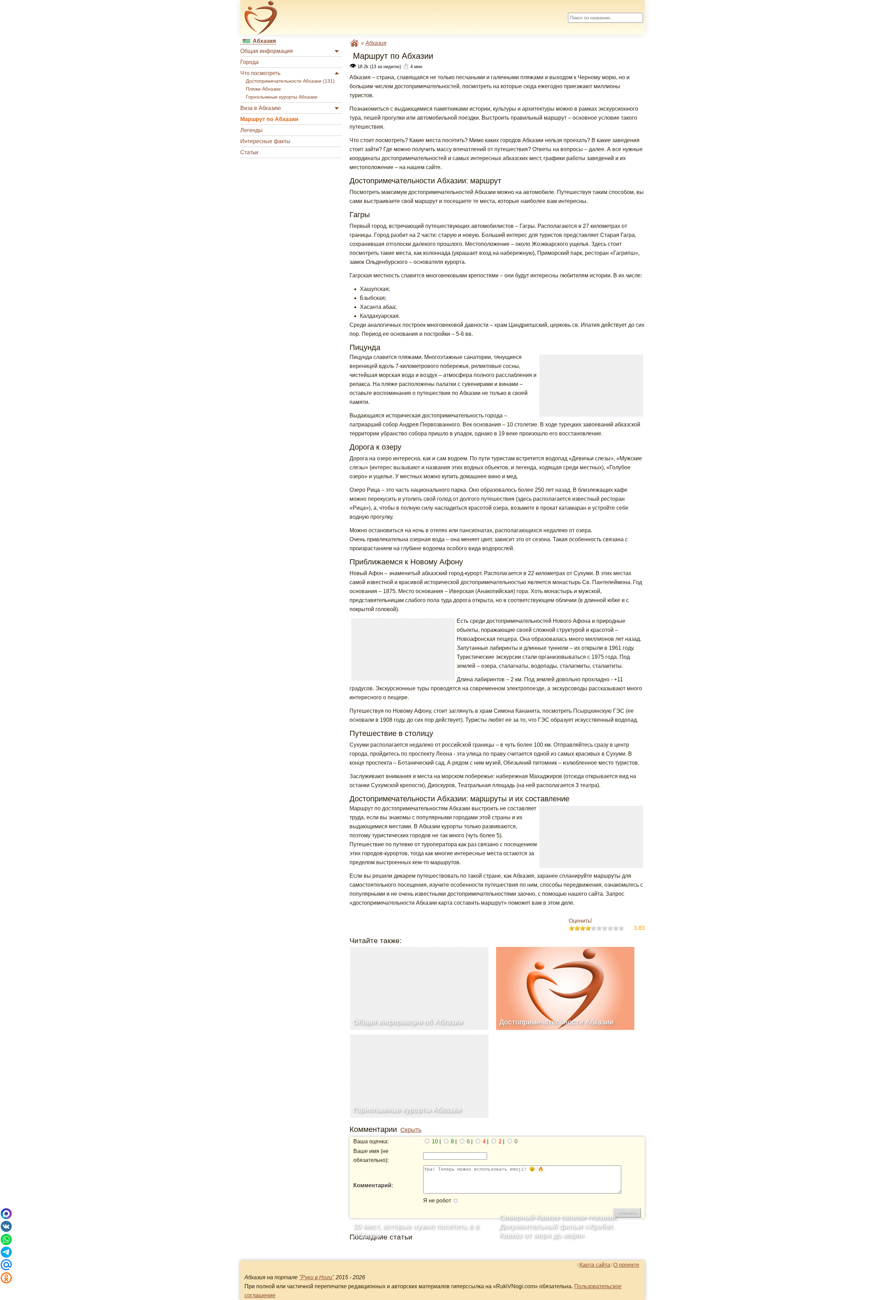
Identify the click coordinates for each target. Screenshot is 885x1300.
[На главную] (261, 17)
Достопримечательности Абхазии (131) (290, 81)
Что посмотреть (260, 73)
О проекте (626, 1265)
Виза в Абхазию (260, 108)
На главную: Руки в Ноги (354, 43)
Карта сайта (594, 1265)
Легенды (251, 130)
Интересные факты (265, 141)
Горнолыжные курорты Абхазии (281, 97)
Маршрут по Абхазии (269, 119)
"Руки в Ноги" (316, 1277)
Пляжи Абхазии (263, 89)
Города (249, 62)
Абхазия (375, 43)
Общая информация (266, 51)
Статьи (249, 152)
